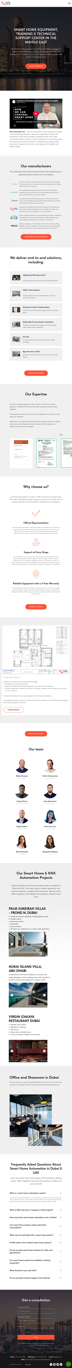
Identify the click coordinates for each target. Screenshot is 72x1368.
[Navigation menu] (69, 3)
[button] (36, 571)
